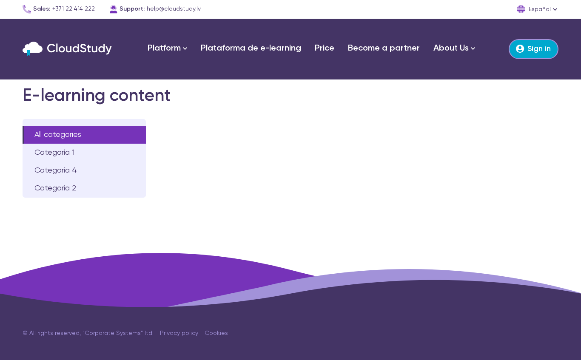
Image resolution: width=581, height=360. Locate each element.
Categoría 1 (54, 152)
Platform (164, 48)
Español (540, 9)
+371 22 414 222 (73, 9)
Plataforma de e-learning (251, 48)
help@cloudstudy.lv (174, 9)
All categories (57, 135)
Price (324, 48)
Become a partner (384, 48)
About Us (451, 48)
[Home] (67, 49)
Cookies (216, 333)
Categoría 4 (55, 170)
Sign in (539, 49)
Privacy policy (179, 333)
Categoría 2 (55, 188)
